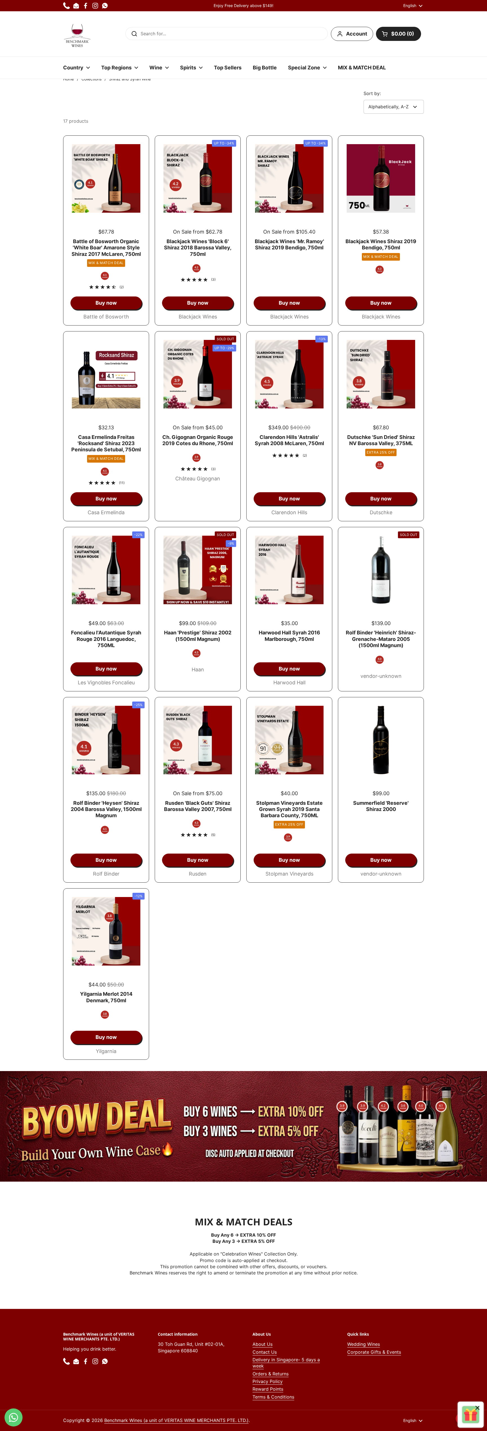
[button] (398, 34)
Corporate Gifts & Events (374, 1352)
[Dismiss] (477, 1408)
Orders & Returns (271, 1374)
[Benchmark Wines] (77, 34)
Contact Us (265, 1352)
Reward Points (268, 1389)
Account (356, 34)
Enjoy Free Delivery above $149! (243, 5)
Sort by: (372, 93)
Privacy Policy (268, 1381)
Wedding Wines (363, 1344)
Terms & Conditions (273, 1397)
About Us (263, 1344)
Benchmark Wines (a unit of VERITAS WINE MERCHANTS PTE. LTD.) (176, 1420)
